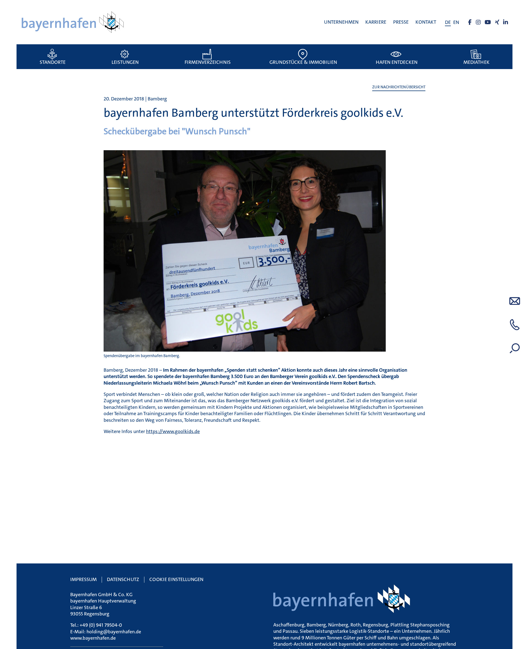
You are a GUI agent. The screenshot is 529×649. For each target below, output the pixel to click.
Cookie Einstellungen (176, 579)
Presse (401, 22)
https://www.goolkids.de (173, 431)
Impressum (83, 579)
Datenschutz (123, 579)
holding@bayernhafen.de (114, 631)
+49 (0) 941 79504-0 (101, 625)
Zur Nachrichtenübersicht (398, 87)
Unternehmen (341, 22)
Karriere (375, 22)
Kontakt (425, 22)
